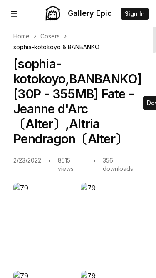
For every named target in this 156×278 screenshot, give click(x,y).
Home (21, 36)
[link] (56, 47)
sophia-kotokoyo (37, 46)
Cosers (50, 36)
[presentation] (78, 139)
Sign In (135, 13)
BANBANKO (83, 46)
